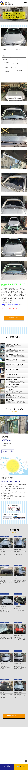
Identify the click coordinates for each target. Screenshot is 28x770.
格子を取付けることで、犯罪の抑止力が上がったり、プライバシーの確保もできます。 (16, 401)
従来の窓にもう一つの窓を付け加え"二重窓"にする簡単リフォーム (14, 391)
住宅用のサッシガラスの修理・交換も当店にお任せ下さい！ (15, 366)
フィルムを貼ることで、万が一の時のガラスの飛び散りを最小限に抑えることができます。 (16, 396)
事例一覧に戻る (14, 317)
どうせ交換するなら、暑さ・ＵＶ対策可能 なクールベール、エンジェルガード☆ (15, 360)
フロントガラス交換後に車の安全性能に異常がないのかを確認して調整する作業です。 (16, 355)
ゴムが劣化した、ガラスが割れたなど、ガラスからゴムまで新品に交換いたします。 (16, 381)
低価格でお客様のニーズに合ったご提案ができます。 (13, 345)
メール (22, 766)
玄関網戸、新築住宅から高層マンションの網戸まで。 (12, 371)
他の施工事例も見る (14, 716)
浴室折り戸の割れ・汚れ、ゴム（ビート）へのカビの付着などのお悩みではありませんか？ (17, 376)
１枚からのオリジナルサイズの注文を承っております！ (13, 386)
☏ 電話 (7, 766)
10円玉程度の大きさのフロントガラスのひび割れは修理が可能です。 (15, 350)
